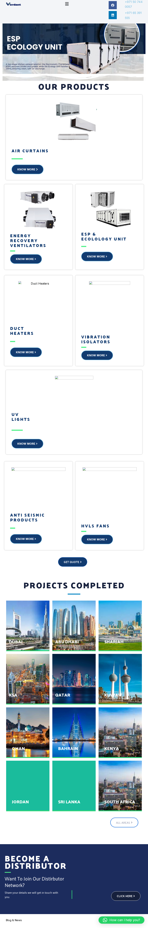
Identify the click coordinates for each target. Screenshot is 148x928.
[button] (67, 4)
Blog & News (14, 920)
